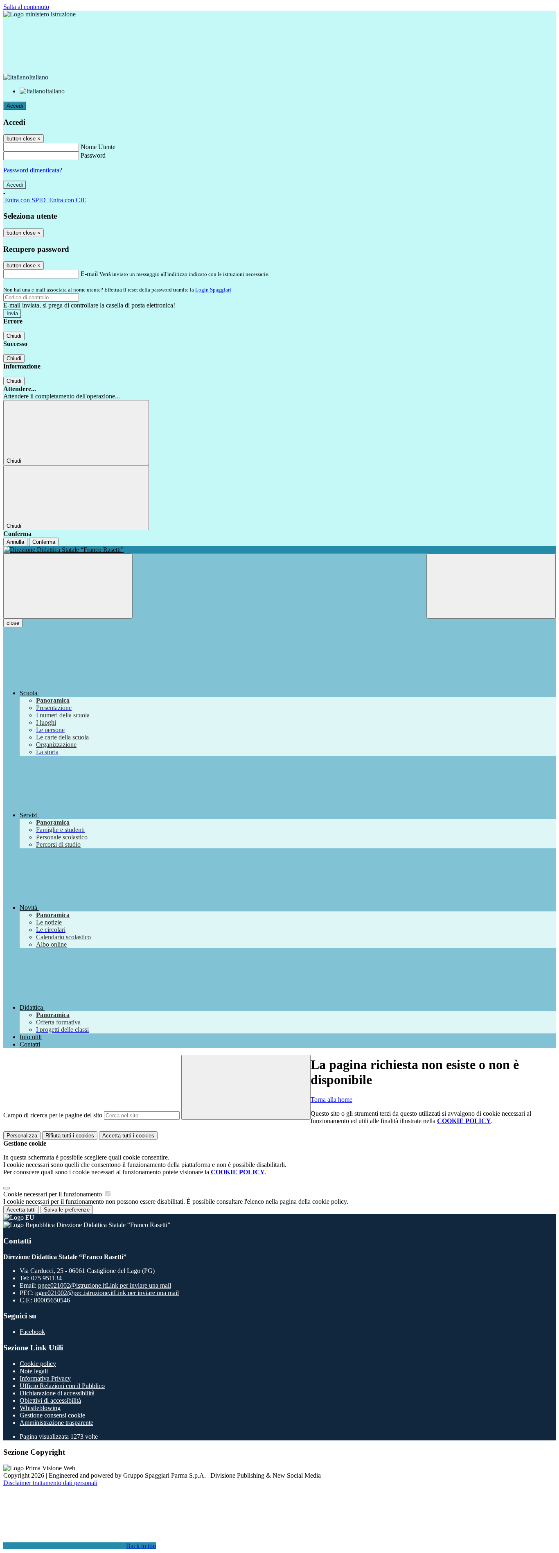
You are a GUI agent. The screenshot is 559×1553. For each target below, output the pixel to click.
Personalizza (22, 1136)
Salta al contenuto (26, 6)
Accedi (15, 106)
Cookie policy (38, 1363)
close (13, 623)
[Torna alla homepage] (279, 550)
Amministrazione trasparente (56, 1422)
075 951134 (46, 1278)
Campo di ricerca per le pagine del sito (52, 1115)
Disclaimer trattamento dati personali (50, 1482)
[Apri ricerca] (491, 586)
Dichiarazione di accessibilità (57, 1393)
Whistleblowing (40, 1407)
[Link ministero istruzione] (39, 14)
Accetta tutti (128, 1136)
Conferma (43, 542)
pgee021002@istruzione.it (104, 1285)
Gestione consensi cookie (52, 1415)
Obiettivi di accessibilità (50, 1400)
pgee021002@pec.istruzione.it (107, 1292)
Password (93, 155)
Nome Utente (98, 146)
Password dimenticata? (32, 170)
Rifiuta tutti (69, 1136)
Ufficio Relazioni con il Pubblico (62, 1385)
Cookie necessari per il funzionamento (53, 1194)
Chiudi (14, 336)
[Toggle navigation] (68, 586)
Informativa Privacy (45, 1378)
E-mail (89, 273)
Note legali (34, 1371)
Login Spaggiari (213, 290)
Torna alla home (331, 1099)
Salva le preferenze (67, 1210)
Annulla (15, 542)
